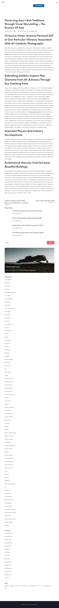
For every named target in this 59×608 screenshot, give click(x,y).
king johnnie (8, 420)
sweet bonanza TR (9, 499)
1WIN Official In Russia (10, 292)
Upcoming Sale (8, 506)
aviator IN (7, 343)
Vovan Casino (8, 515)
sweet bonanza (8, 496)
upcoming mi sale (46, 585)
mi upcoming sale (32, 585)
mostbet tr (7, 452)
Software (7, 490)
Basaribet (7, 356)
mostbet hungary (9, 439)
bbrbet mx (7, 362)
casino (6, 375)
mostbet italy (8, 442)
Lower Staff (23, 585)
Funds (17, 585)
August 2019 (8, 574)
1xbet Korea (7, 318)
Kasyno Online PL (9, 417)
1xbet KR (7, 321)
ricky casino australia (10, 484)
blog (6, 369)
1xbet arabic (8, 305)
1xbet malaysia (8, 324)
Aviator (6, 337)
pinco (6, 471)
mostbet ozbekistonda (10, 445)
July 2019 (7, 578)
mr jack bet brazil (9, 458)
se (5, 487)
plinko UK (7, 477)
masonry (7, 429)
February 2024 (8, 562)
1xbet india (7, 314)
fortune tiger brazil (9, 407)
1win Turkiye (8, 295)
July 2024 (7, 549)
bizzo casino (8, 365)
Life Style (7, 423)
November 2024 (8, 536)
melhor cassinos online (10, 432)
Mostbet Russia (8, 448)
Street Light (7, 493)
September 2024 (9, 542)
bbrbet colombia (9, 359)
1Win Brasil (7, 283)
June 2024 (7, 552)
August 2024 (8, 546)
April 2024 (7, 555)
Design (12, 585)
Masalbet (7, 426)
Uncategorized (33, 31)
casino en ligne (8, 378)
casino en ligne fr (9, 381)
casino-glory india (9, 394)
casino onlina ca (9, 385)
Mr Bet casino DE (9, 455)
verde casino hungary (10, 509)
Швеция (7, 525)
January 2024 (8, 565)
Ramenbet (7, 480)
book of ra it (8, 372)
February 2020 (8, 568)
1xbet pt (7, 327)
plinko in (7, 474)
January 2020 (8, 571)
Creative (7, 404)
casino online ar (9, 388)
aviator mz (7, 346)
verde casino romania (10, 512)
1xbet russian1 (8, 330)
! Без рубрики (8, 279)
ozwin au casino (9, 468)
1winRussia (7, 302)
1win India (7, 289)
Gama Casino (8, 410)
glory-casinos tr (9, 413)
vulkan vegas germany (10, 519)
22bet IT (7, 334)
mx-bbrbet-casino (9, 461)
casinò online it (8, 391)
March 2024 (7, 558)
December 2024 (8, 533)
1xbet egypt (7, 311)
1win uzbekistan (8, 298)
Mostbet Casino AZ (9, 436)
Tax (39, 585)
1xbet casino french (10, 308)
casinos (7, 397)
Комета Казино (8, 522)
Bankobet (7, 353)
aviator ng (7, 350)
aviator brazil (8, 340)
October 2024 (8, 539)
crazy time (7, 401)
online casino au (9, 464)
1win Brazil (7, 286)
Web (6, 588)
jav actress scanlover (34, 112)
